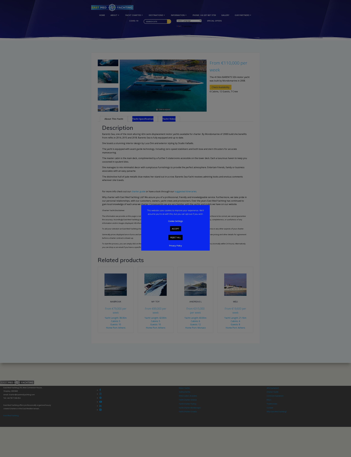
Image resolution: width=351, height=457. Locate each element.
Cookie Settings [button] (175, 221)
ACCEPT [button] (175, 228)
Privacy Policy (175, 245)
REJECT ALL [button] (175, 237)
